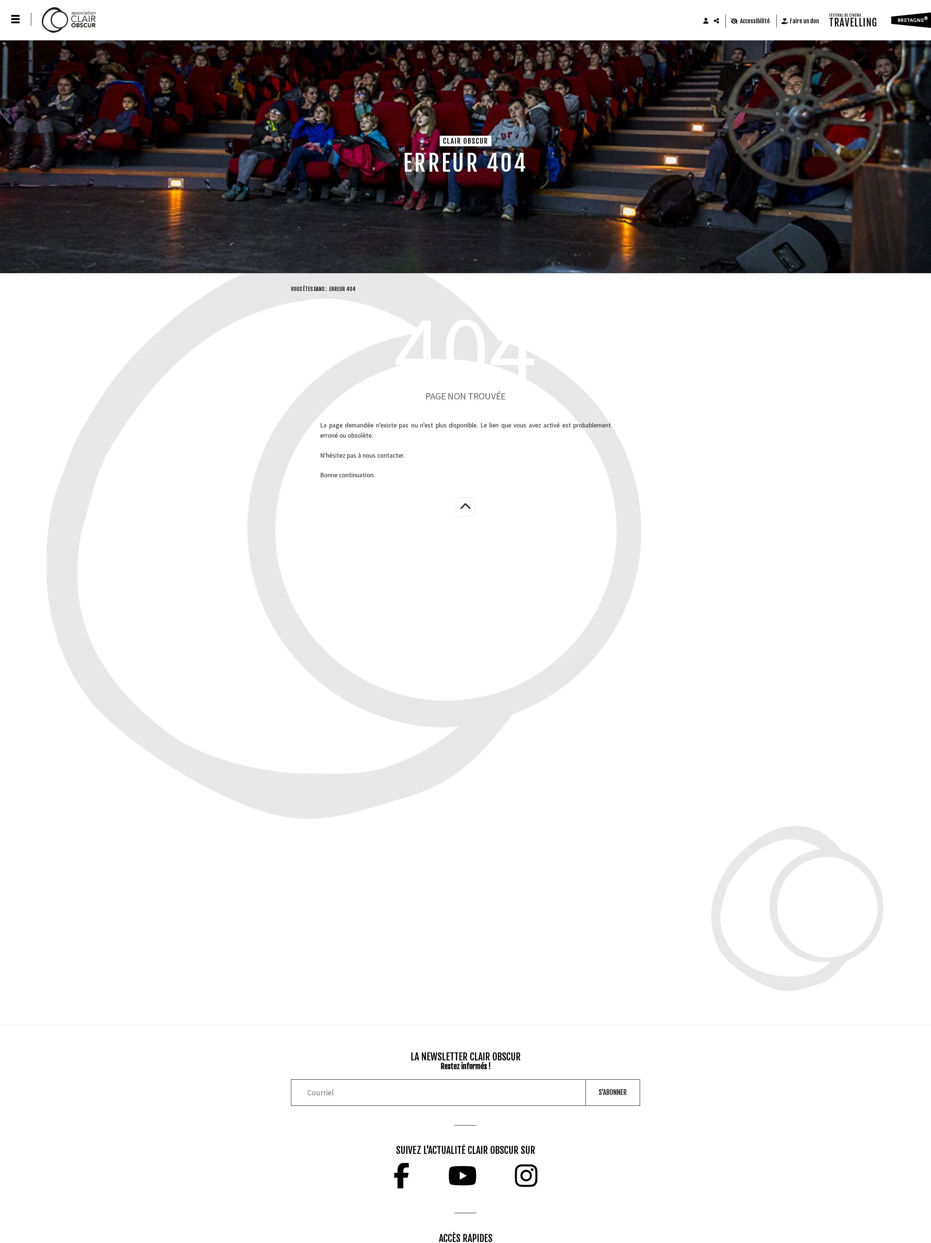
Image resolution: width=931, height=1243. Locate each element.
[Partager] (716, 21)
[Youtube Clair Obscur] (462, 1175)
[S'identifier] (705, 21)
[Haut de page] (465, 507)
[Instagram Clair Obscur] (526, 1175)
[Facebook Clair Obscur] (401, 1175)
